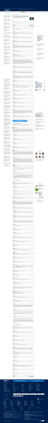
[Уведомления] (42, 10)
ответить (14, 30)
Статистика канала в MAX (7, 391)
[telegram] (13, 396)
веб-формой (14, 417)
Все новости (7, 14)
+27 (31, 345)
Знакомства (40, 151)
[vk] (15, 396)
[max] (19, 396)
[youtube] (22, 396)
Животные (14, 390)
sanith (14, 123)
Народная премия (38, 390)
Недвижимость (23, 390)
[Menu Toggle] (4, 10)
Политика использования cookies (27, 417)
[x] (20, 396)
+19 (31, 329)
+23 (31, 259)
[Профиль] (44, 10)
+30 (31, 302)
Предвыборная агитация (6, 390)
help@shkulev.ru (8, 417)
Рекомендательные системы (27, 418)
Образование (23, 391)
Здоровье (14, 391)
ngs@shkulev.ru (11, 416)
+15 (31, 218)
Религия (30, 390)
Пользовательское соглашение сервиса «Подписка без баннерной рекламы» (31, 419)
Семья (29, 391)
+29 (31, 268)
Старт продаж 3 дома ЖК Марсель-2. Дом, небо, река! (7, 82)
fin (14, 127)
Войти (15, 25)
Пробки (24, 10)
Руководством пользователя (27, 414)
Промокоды (40, 183)
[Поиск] (41, 10)
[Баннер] (23, 12)
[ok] (17, 396)
